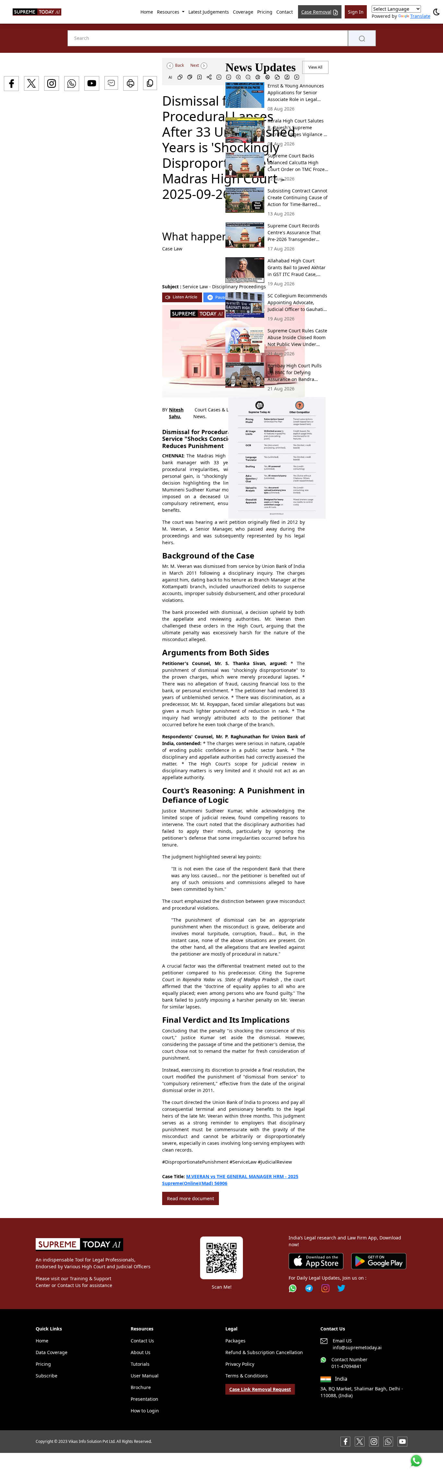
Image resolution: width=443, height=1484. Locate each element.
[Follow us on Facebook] (345, 1441)
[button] (277, 458)
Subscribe (46, 1376)
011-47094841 (346, 1366)
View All (315, 67)
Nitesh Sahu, (176, 413)
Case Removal (316, 12)
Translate (420, 16)
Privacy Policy (239, 1364)
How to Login (145, 1411)
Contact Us (142, 1341)
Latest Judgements (208, 12)
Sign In (356, 12)
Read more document (190, 1198)
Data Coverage (51, 1352)
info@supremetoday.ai (357, 1347)
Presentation (144, 1399)
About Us (140, 1352)
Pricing (264, 12)
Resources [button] (169, 12)
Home (146, 12)
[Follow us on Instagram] (325, 1288)
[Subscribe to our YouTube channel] (402, 1441)
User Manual (145, 1376)
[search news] (362, 38)
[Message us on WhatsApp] (388, 1441)
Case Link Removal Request (260, 1389)
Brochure (141, 1387)
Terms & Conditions (246, 1376)
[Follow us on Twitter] (341, 1288)
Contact (284, 12)
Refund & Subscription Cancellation (264, 1352)
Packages (235, 1341)
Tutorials (140, 1364)
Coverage (243, 12)
